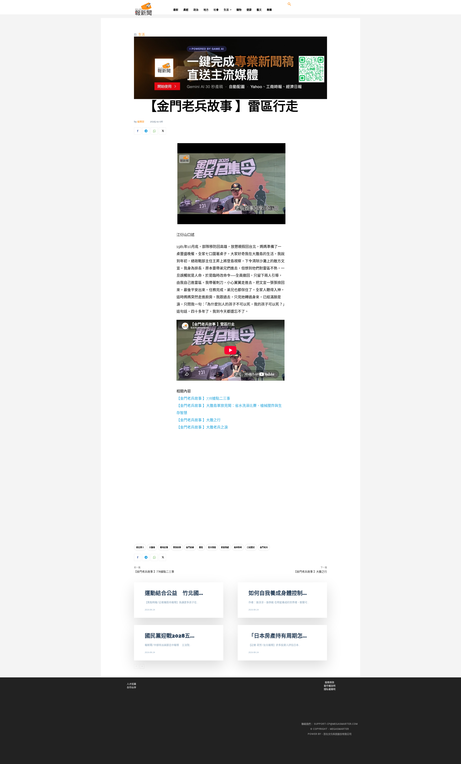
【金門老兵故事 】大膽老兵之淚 (202, 427)
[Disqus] (230, 488)
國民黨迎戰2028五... (169, 636)
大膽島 (152, 547)
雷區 (201, 547)
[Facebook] (137, 131)
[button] (289, 4)
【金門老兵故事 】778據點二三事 (203, 398)
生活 (141, 34)
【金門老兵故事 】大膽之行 (198, 420)
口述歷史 (251, 547)
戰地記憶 (164, 547)
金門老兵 (264, 547)
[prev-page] (136, 666)
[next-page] (142, 666)
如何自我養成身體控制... (278, 593)
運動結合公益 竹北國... (174, 593)
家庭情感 (225, 547)
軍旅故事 (177, 547)
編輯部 (140, 121)
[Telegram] (145, 131)
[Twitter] (162, 131)
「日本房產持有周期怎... (278, 636)
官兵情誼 (212, 547)
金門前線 (190, 547)
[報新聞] (155, 9)
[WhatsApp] (154, 131)
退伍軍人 (140, 547)
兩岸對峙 (238, 547)
